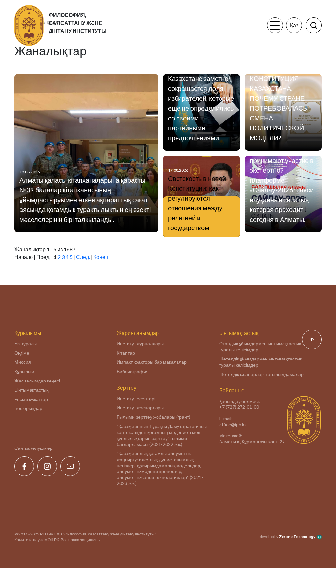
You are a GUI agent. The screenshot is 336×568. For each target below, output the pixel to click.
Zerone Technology (297, 536)
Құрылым (24, 371)
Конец (101, 257)
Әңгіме (21, 353)
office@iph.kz (232, 424)
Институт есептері (136, 398)
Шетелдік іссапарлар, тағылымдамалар (261, 374)
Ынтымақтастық (31, 390)
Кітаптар (126, 353)
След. (83, 257)
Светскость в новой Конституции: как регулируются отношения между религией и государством (197, 202)
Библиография (133, 371)
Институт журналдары (140, 343)
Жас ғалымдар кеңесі (37, 380)
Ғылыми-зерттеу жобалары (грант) (153, 417)
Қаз (294, 25)
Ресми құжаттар (31, 399)
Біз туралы (25, 343)
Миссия (22, 362)
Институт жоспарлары (140, 407)
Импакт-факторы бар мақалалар (152, 362)
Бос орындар (28, 408)
